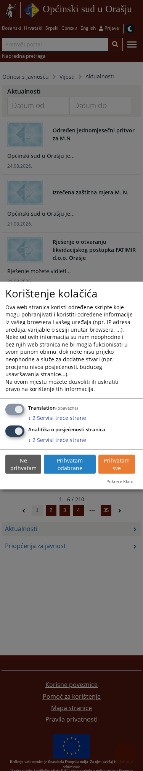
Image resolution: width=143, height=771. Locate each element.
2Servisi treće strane (57, 417)
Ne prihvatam (23, 464)
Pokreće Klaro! (120, 481)
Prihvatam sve (117, 464)
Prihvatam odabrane (70, 464)
